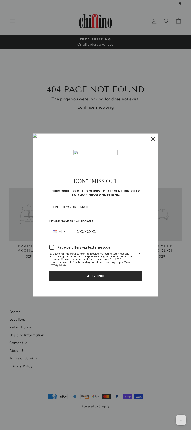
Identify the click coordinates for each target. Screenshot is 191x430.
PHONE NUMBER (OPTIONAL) (71, 220)
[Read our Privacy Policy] (139, 254)
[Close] (152, 139)
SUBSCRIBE (95, 276)
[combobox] (59, 232)
